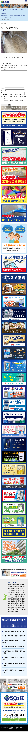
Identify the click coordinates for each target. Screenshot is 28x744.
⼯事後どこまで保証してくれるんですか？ (13, 652)
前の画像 (3, 23)
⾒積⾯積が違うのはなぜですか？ (15, 631)
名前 (3, 88)
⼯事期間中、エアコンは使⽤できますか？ (13, 665)
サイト (3, 93)
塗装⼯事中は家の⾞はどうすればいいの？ (13, 641)
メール (3, 90)
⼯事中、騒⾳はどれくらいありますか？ (13, 671)
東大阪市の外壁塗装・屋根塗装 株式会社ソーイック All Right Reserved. (15, 727)
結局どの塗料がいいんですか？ (14, 647)
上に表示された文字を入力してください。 (13, 101)
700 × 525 (20, 57)
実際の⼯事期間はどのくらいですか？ (13, 658)
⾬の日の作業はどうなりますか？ (15, 636)
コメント (4, 69)
